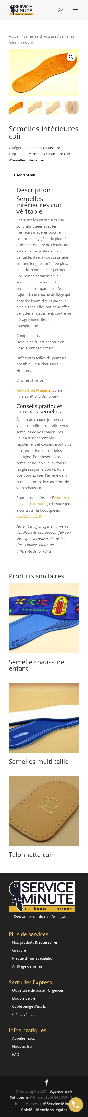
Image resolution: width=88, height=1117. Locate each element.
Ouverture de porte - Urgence (37, 990)
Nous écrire (22, 1046)
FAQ (15, 1054)
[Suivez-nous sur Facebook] (46, 1083)
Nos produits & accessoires (35, 942)
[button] (71, 57)
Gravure (19, 950)
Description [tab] (24, 174)
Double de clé (23, 998)
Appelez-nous (23, 1038)
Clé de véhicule (24, 1014)
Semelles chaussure (40, 36)
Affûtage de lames (27, 966)
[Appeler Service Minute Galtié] (75, 1104)
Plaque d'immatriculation (33, 958)
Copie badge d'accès (29, 1006)
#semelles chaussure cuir (49, 153)
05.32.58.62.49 (29, 516)
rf (44, 1103)
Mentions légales (51, 1109)
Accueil (15, 36)
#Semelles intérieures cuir (30, 160)
